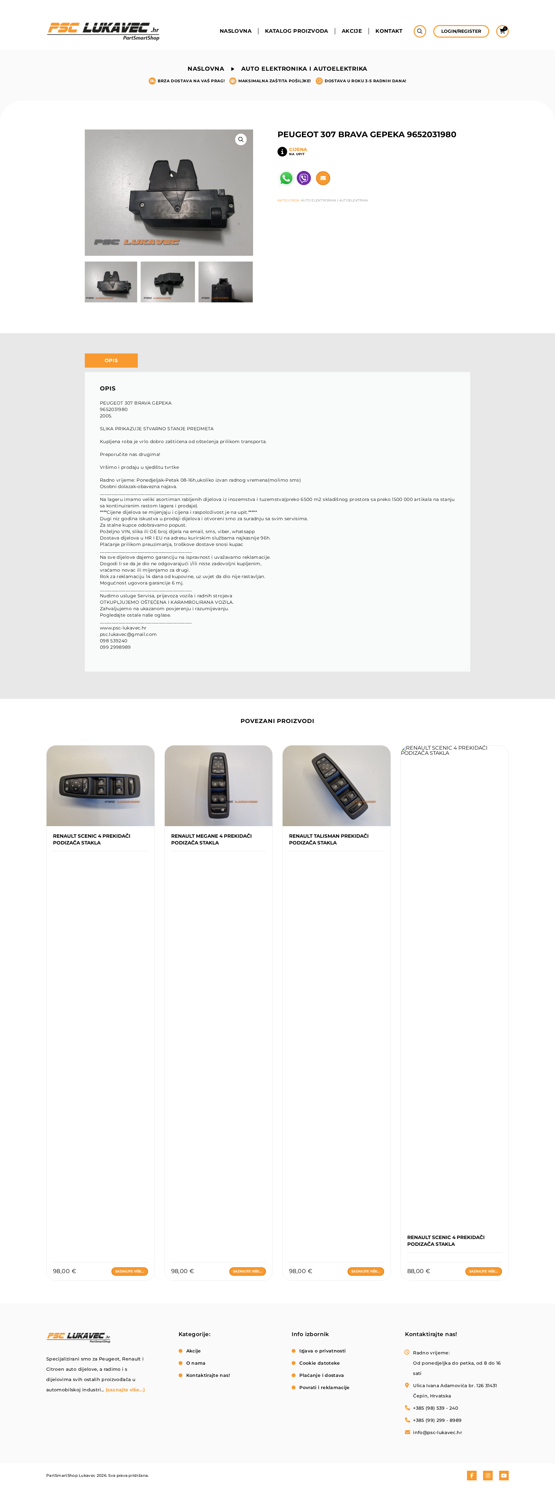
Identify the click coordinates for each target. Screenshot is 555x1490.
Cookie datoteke (319, 1363)
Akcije (352, 31)
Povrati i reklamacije (324, 1387)
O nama (196, 1363)
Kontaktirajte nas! (208, 1375)
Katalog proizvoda (296, 31)
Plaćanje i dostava (321, 1375)
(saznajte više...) (125, 1390)
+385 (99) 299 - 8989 (437, 1420)
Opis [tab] (111, 360)
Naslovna (235, 31)
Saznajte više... (129, 1271)
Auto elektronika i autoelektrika (304, 68)
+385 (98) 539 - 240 (435, 1408)
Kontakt (388, 31)
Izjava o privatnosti (322, 1351)
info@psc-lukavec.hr (437, 1432)
